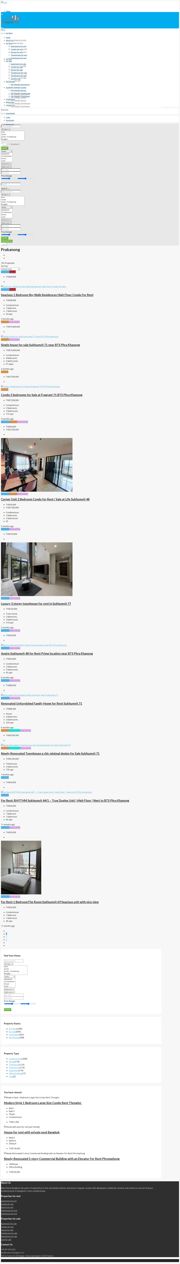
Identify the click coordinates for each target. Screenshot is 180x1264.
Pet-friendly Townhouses (20, 103)
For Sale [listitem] (12, 1031)
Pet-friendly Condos (18, 87)
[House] (6, 158)
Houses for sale (17, 70)
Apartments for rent (18, 40)
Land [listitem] (11, 1076)
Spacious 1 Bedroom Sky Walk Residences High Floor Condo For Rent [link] (47, 295)
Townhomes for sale (18, 76)
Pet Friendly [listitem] (14, 1037)
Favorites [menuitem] (15, 144)
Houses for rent (17, 52)
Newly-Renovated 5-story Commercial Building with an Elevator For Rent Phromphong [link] (62, 1158)
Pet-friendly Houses (18, 100)
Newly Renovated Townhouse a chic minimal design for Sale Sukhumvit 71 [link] (50, 753)
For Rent (9, 33)
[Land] (6, 161)
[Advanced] (2, 142)
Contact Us (10, 105)
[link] (33, 286)
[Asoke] (12, 134)
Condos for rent (17, 43)
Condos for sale (17, 67)
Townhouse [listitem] (14, 1064)
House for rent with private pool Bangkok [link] (32, 1132)
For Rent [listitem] (13, 1028)
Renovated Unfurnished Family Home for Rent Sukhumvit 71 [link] (41, 703)
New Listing (14, 322)
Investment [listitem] (14, 1034)
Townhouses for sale (19, 73)
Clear (4, 145)
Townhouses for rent (19, 55)
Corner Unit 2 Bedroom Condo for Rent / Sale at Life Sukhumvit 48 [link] (45, 499)
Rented (12, 272)
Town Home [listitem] (14, 1067)
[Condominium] (6, 156)
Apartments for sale (18, 64)
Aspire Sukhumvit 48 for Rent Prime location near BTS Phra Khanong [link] (47, 653)
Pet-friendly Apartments (20, 84)
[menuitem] (8, 117)
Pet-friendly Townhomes (20, 106)
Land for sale (15, 81)
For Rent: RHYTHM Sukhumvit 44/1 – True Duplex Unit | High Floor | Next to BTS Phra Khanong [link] (65, 800)
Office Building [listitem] (15, 1073)
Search (4, 148)
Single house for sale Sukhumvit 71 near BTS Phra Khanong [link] (40, 345)
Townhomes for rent (19, 58)
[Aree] (12, 132)
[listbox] (10, 269)
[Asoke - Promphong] (12, 137)
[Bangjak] (12, 139)
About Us (9, 40)
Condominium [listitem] (15, 1058)
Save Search (6, 241)
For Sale (9, 61)
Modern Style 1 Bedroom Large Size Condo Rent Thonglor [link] (43, 1103)
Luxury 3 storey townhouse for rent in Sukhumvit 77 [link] (36, 603)
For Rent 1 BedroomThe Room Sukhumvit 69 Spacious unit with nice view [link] (50, 902)
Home (8, 11)
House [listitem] (12, 1061)
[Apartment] (6, 154)
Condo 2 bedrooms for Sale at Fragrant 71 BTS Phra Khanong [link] (41, 395)
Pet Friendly (10, 87)
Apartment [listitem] (14, 1070)
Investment (10, 113)
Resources (10, 124)
